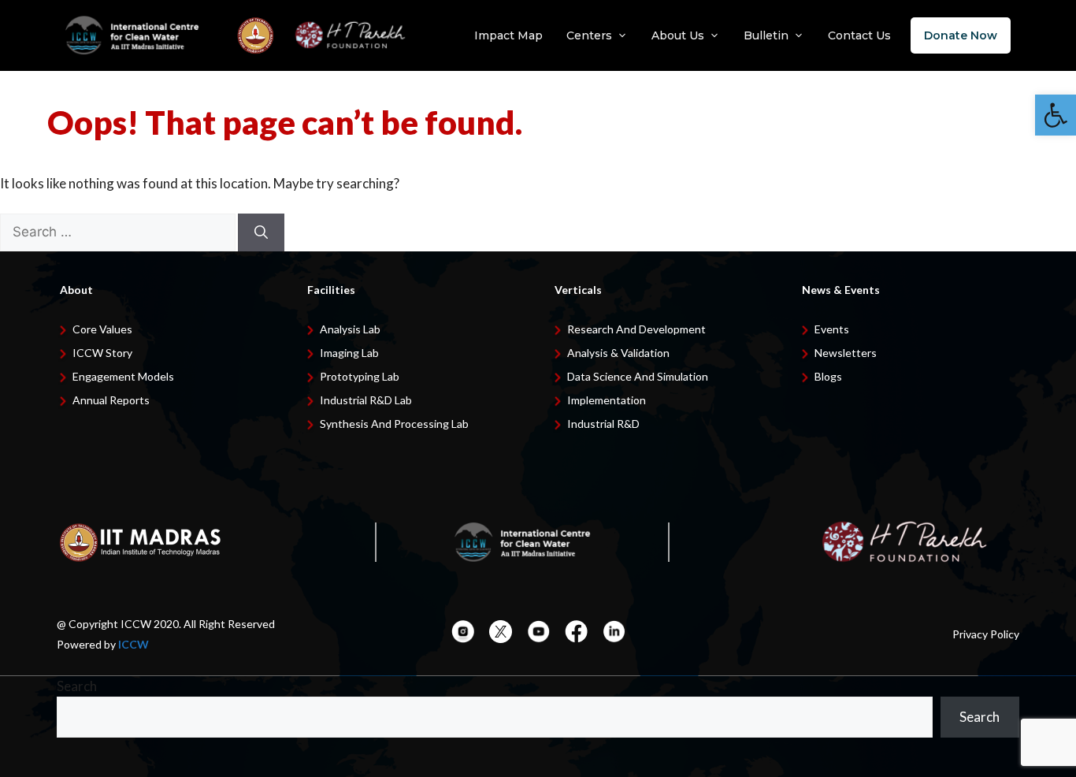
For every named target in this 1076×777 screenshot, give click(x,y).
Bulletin (766, 35)
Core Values (102, 329)
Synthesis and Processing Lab (394, 423)
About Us (677, 35)
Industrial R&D (603, 423)
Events (831, 329)
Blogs (828, 376)
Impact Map (508, 35)
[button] (1055, 115)
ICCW (133, 644)
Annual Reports (111, 400)
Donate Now (960, 35)
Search (77, 686)
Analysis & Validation (618, 352)
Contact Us (859, 35)
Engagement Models (123, 376)
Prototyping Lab (359, 376)
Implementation (606, 400)
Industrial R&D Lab (366, 400)
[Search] (261, 232)
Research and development (636, 329)
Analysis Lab (350, 329)
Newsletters (845, 352)
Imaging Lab (349, 352)
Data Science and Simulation (637, 376)
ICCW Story (102, 352)
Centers (589, 35)
